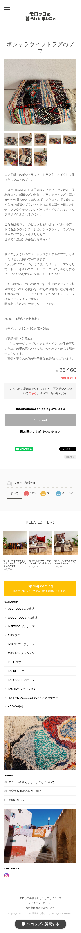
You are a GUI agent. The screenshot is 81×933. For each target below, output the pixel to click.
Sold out (40, 420)
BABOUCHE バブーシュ (22, 679)
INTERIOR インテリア (21, 626)
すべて (14, 493)
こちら (33, 393)
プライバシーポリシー (40, 903)
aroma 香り (16, 706)
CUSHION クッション (21, 653)
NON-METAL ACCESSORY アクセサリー (33, 697)
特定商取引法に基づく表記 (25, 790)
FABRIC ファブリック (21, 644)
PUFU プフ (14, 662)
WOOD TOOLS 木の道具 (23, 617)
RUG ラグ (14, 635)
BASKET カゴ (16, 670)
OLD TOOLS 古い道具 (21, 608)
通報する (70, 457)
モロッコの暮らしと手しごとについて (31, 782)
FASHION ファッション (22, 688)
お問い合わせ (17, 799)
